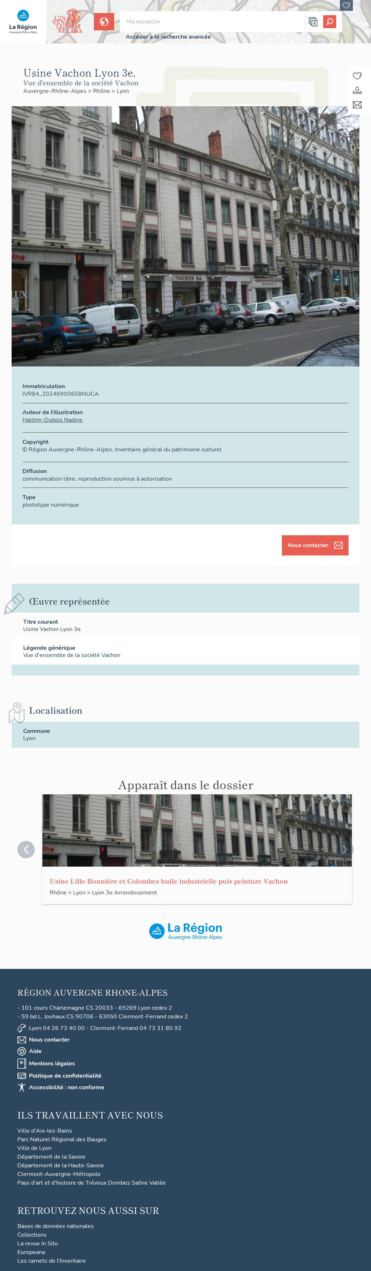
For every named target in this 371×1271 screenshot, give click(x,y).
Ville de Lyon (34, 1148)
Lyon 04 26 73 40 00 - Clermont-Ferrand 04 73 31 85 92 (105, 1028)
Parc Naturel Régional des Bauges (62, 1139)
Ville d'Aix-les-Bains (44, 1131)
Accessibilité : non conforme (66, 1087)
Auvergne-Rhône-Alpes (55, 91)
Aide (35, 1051)
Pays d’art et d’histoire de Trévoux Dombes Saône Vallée (91, 1183)
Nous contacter (308, 545)
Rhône (102, 91)
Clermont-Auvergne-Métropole (59, 1174)
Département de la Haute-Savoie (60, 1165)
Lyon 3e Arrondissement (124, 893)
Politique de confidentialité (65, 1076)
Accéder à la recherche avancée (168, 37)
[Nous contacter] (357, 104)
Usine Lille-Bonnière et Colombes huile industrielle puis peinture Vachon (169, 880)
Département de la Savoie (51, 1157)
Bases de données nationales (55, 1226)
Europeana (31, 1252)
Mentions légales (52, 1064)
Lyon (123, 91)
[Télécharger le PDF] (357, 90)
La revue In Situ (37, 1244)
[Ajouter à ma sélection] (357, 76)
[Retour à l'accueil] (23, 21)
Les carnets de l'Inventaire (51, 1261)
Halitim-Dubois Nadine (52, 420)
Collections (32, 1235)
